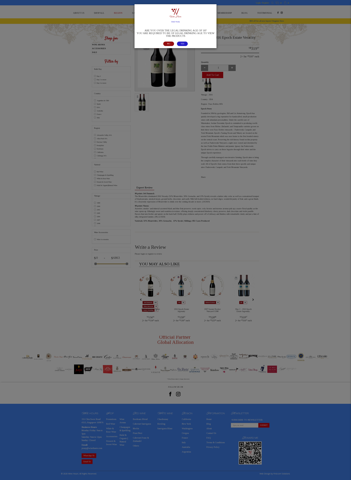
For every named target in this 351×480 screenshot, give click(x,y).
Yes (182, 44)
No (168, 44)
